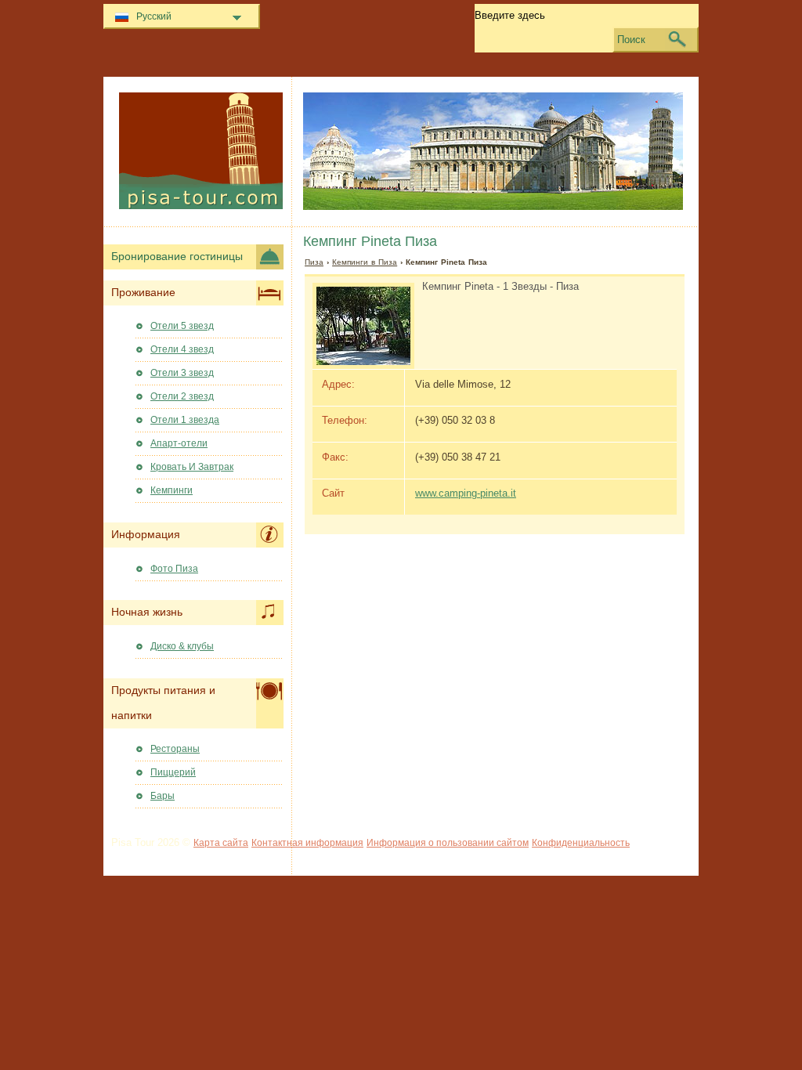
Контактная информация (307, 842)
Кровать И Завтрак (191, 466)
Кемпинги (171, 490)
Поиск (631, 39)
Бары (162, 795)
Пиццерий (173, 772)
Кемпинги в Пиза (364, 262)
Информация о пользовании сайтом (448, 842)
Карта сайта (220, 842)
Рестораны (175, 748)
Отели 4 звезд (182, 349)
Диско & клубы (182, 646)
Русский (154, 16)
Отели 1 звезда (184, 419)
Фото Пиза (174, 568)
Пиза (314, 262)
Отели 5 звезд (182, 325)
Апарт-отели (179, 443)
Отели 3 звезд (182, 372)
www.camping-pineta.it (465, 493)
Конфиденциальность (581, 842)
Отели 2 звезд (182, 396)
